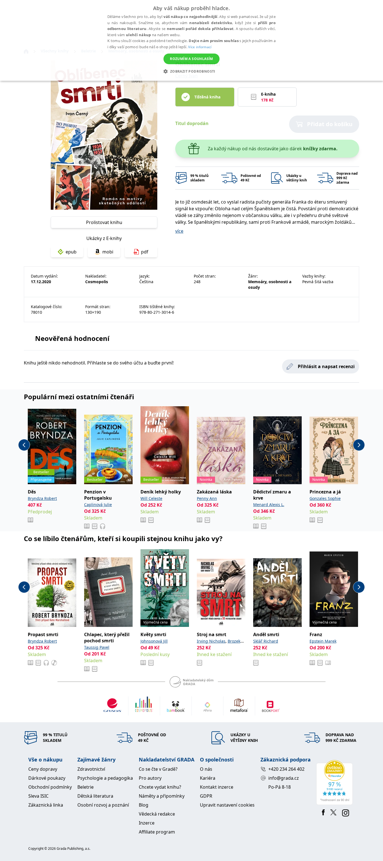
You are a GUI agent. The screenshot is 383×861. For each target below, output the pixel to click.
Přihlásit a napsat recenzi (326, 366)
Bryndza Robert (42, 498)
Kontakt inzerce (216, 787)
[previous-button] (24, 445)
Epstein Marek (323, 641)
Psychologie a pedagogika (105, 778)
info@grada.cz (283, 778)
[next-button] (359, 445)
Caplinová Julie (98, 504)
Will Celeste (151, 498)
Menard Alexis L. (268, 504)
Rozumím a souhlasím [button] (191, 58)
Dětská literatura (95, 796)
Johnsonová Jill (154, 641)
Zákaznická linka (45, 805)
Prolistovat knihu (104, 222)
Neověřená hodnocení (72, 338)
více (179, 231)
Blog (143, 805)
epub (71, 252)
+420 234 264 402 (286, 769)
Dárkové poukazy (46, 778)
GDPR (206, 796)
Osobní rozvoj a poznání (103, 805)
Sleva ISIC (38, 796)
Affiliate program (157, 832)
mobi (107, 252)
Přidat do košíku (329, 124)
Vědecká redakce (157, 814)
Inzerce (146, 823)
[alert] (191, 40)
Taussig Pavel (96, 647)
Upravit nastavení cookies (227, 805)
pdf (144, 252)
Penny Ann (207, 498)
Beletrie (85, 787)
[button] (191, 71)
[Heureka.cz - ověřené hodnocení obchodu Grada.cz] (335, 782)
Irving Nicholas (211, 641)
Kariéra (207, 778)
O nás (206, 769)
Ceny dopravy (42, 769)
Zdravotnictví (91, 769)
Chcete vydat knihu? (160, 787)
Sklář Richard (265, 641)
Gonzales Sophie (325, 498)
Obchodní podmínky (50, 787)
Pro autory (150, 778)
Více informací (199, 47)
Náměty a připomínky (161, 796)
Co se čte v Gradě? (158, 769)
